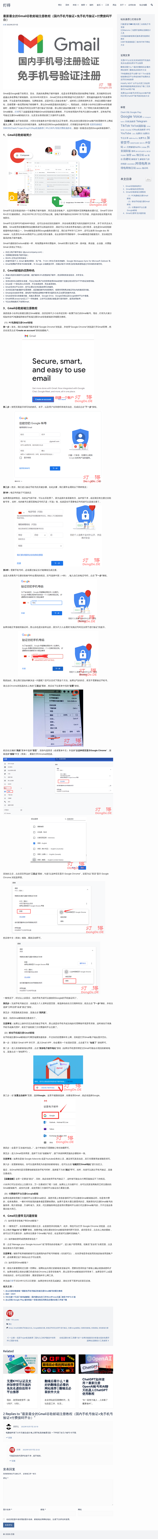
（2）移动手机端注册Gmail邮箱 (138, 203)
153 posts (15, 1320)
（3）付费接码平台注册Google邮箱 (137, 208)
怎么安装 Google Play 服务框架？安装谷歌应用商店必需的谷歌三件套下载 (36, 1300)
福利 (91, 5)
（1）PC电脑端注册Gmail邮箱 (137, 197)
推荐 (83, 5)
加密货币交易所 (134, 143)
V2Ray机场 (128, 130)
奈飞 (125, 147)
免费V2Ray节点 (133, 138)
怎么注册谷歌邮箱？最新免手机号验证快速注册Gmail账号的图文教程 (33, 1291)
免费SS (139, 133)
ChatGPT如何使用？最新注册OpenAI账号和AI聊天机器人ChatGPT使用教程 (95, 1387)
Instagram (148, 117)
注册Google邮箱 (74, 1328)
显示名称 (7, 1509)
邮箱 (43, 1509)
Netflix (123, 122)
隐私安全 (139, 168)
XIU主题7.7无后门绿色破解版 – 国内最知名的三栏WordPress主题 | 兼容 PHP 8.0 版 (40, 1297)
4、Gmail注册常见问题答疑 (134, 213)
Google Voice (131, 116)
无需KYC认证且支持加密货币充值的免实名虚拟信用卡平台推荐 (19, 1386)
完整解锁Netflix (134, 147)
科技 (75, 5)
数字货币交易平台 (141, 151)
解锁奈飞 (135, 159)
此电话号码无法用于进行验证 (56, 1328)
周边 (114, 5)
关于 (122, 5)
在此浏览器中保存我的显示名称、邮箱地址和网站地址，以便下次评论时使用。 (38, 1519)
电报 (146, 155)
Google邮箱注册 (39, 1328)
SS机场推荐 (130, 121)
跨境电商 (141, 163)
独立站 (140, 154)
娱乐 (99, 5)
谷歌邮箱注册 (103, 1328)
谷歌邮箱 (94, 1328)
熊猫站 (134, 155)
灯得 (7, 5)
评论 (5, 1478)
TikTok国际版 (138, 125)
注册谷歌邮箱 (85, 1328)
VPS (148, 129)
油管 (128, 154)
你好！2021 (10, 1294)
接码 (133, 151)
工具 (107, 5)
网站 (80, 1509)
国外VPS (142, 143)
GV (143, 117)
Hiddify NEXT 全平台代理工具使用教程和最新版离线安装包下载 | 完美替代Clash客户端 (135, 86)
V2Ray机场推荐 (139, 129)
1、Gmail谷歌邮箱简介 (132, 186)
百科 (67, 5)
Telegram (141, 121)
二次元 (133, 133)
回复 (10, 1437)
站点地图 (143, 5)
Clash (123, 112)
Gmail (10, 1328)
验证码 (145, 168)
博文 (60, 5)
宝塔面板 (143, 147)
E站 (128, 112)
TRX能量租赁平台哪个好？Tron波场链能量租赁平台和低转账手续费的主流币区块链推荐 (135, 76)
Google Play (135, 112)
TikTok (125, 125)
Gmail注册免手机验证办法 (23, 1328)
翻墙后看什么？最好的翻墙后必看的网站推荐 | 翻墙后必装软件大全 (58, 1386)
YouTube (126, 133)
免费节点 (142, 138)
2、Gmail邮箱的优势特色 (133, 189)
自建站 (127, 158)
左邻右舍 (132, 5)
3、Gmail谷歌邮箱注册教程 (134, 192)
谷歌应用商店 (131, 164)
